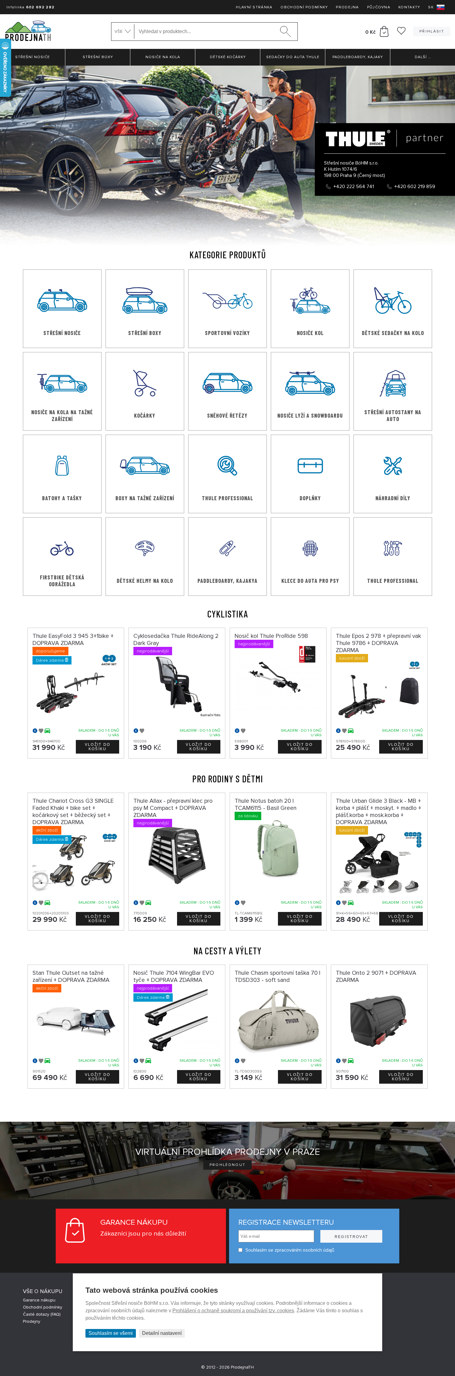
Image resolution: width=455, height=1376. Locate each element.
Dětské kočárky (228, 57)
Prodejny (31, 1321)
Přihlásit (431, 31)
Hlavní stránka (254, 7)
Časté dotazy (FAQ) (42, 1314)
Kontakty (409, 7)
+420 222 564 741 (353, 186)
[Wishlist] (401, 33)
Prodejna (347, 7)
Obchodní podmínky (304, 7)
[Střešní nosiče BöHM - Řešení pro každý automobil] (28, 31)
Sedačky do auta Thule (292, 57)
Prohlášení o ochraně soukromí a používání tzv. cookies (233, 1310)
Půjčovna (378, 7)
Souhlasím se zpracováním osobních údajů (289, 1250)
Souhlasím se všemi (111, 1333)
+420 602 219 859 (414, 186)
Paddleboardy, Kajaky (357, 57)
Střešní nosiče (32, 57)
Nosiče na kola (162, 57)
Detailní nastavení (162, 1333)
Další (423, 57)
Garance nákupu (39, 1300)
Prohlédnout (228, 1165)
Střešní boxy (98, 57)
